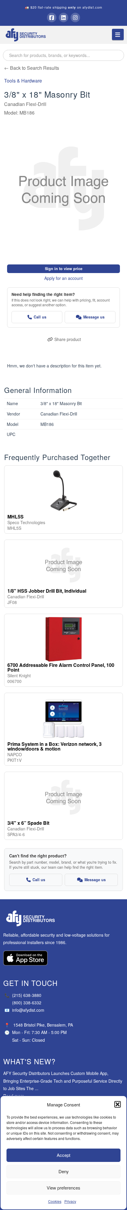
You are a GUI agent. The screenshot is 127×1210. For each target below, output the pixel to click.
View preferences (63, 1187)
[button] (118, 1104)
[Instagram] (75, 17)
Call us (40, 317)
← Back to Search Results (31, 67)
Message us (94, 317)
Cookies (54, 1201)
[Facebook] (51, 17)
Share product (67, 339)
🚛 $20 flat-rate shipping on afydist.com (63, 7)
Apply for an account (63, 278)
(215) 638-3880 (22, 995)
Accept (63, 1155)
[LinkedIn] (63, 17)
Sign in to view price (63, 268)
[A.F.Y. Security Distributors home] (63, 918)
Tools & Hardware (23, 80)
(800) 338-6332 (26, 1003)
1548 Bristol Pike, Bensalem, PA (43, 1025)
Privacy (70, 1201)
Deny (63, 1171)
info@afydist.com (24, 1010)
